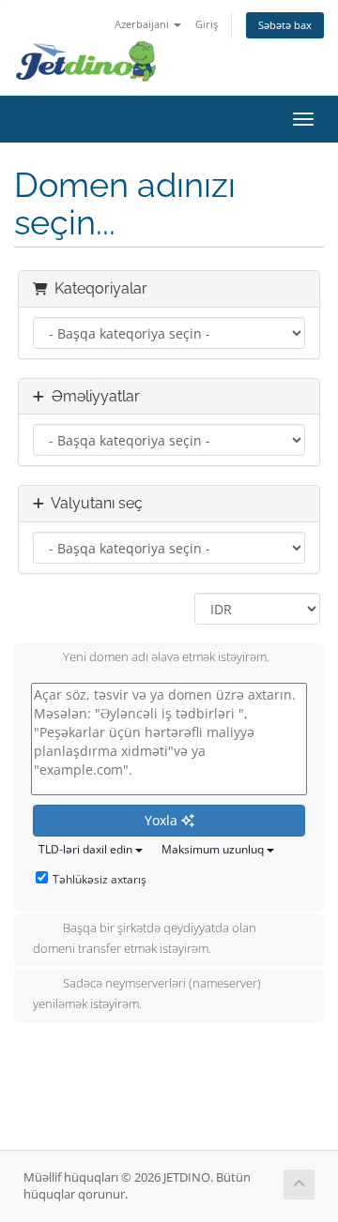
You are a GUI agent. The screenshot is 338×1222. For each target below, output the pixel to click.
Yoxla (163, 820)
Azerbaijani (143, 24)
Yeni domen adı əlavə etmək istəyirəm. (166, 657)
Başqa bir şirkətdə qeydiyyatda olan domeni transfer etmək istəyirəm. (144, 938)
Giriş (206, 24)
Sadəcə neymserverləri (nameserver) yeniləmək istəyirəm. (147, 994)
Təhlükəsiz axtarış (99, 879)
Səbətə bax (285, 25)
